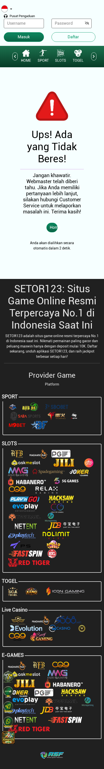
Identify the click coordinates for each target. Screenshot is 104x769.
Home (54, 227)
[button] (6, 9)
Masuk (24, 37)
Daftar (73, 37)
